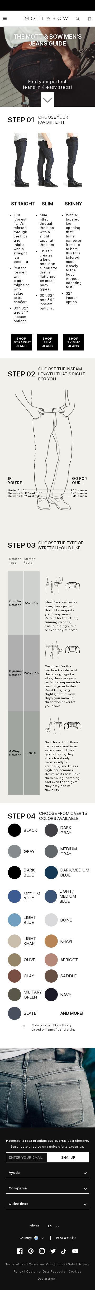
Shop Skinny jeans (73, 342)
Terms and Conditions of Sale (52, 1264)
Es (50, 1226)
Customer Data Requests (45, 1272)
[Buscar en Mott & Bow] (77, 18)
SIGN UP (68, 1157)
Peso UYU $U (66, 1238)
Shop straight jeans (23, 342)
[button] (4, 18)
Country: (26, 1238)
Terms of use (16, 1264)
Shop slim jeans (47, 342)
